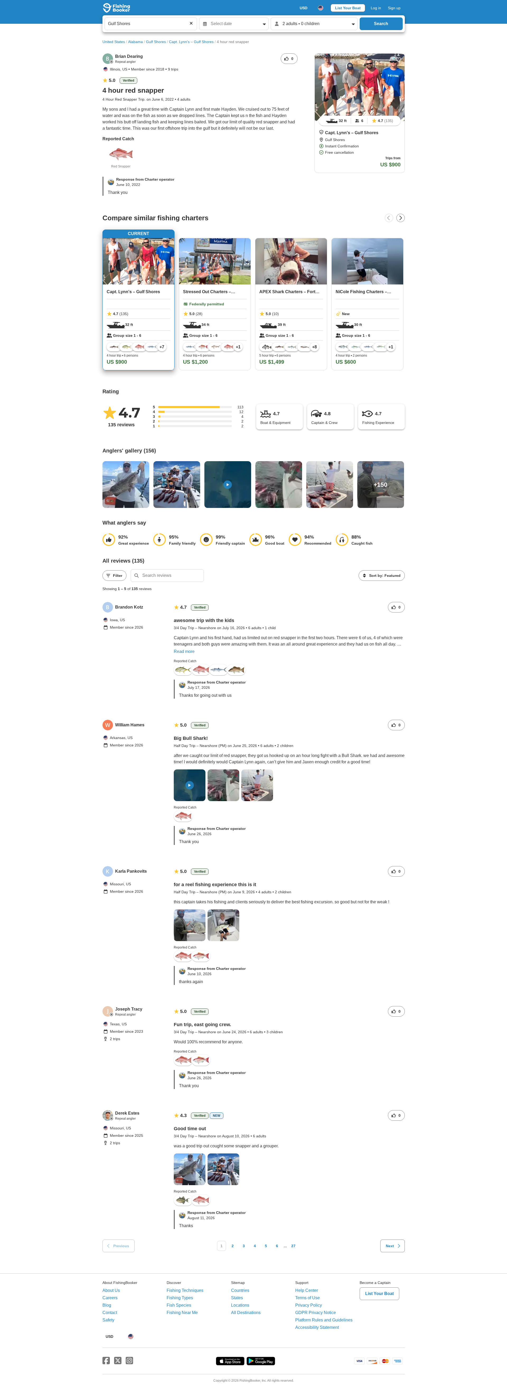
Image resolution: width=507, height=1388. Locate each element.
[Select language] (320, 8)
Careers (110, 1298)
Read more (184, 651)
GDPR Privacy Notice (315, 1312)
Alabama (135, 42)
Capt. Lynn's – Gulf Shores (191, 42)
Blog (106, 1305)
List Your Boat (348, 8)
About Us (111, 1290)
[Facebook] (106, 1361)
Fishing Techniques (185, 1290)
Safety (108, 1320)
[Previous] (389, 218)
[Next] (400, 218)
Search (381, 23)
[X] (117, 1361)
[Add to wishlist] (398, 59)
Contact (109, 1312)
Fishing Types (180, 1298)
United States (113, 42)
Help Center (306, 1290)
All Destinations (246, 1312)
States (237, 1298)
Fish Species (179, 1305)
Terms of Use (307, 1298)
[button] (321, 132)
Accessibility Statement (317, 1327)
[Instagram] (129, 1361)
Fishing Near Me (182, 1312)
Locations (240, 1305)
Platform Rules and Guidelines (324, 1320)
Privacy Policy (308, 1305)
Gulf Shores (156, 42)
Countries (240, 1290)
